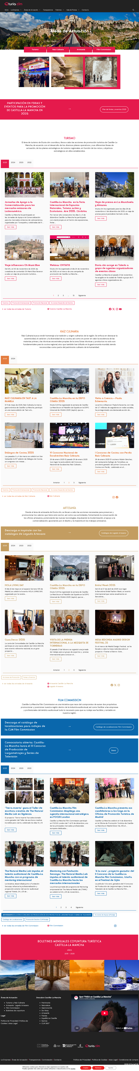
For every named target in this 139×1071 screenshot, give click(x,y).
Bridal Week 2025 (105, 585)
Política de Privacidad (9, 1021)
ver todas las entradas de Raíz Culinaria (19, 496)
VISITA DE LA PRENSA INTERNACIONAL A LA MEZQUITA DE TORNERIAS (69, 642)
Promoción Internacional (20, 303)
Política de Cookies (99, 1060)
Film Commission (104, 49)
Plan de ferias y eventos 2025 (114, 109)
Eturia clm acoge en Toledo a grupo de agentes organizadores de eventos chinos (114, 268)
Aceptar (85, 1068)
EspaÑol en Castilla (49, 1018)
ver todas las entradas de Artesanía (18, 683)
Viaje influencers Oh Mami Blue (22, 265)
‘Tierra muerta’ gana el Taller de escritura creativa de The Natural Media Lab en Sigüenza (24, 810)
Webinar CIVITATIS (60, 265)
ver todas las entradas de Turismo (17, 309)
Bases (113, 750)
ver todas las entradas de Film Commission (21, 926)
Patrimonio (46, 1003)
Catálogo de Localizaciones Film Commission (114, 727)
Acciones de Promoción (11, 677)
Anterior (56, 482)
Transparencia (48, 10)
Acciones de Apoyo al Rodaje (105, 915)
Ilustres (44, 1021)
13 (73, 295)
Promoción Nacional (40, 303)
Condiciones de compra (128, 1060)
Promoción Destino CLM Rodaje (37, 920)
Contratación (47, 1060)
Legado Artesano (56, 686)
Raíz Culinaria (58, 49)
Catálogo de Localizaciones (12, 920)
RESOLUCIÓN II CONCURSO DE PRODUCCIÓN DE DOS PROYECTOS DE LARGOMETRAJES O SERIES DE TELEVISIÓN (47, 915)
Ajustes (110, 1068)
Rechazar (98, 1068)
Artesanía (81, 49)
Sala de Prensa (72, 10)
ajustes (73, 1069)
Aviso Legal (13, 1023)
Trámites (58, 10)
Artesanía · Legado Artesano (17, 1005)
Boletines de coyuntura (15, 1010)
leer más (10, 227)
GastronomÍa (47, 1008)
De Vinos (45, 1010)
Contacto (85, 10)
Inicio (6, 10)
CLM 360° (45, 1023)
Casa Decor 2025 (15, 639)
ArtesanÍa (45, 1013)
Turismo (35, 49)
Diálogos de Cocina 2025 (19, 452)
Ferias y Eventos (29, 677)
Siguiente (82, 295)
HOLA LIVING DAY (14, 585)
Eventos (6, 303)
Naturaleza (46, 1005)
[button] (133, 10)
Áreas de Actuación (31, 10)
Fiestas (44, 1016)
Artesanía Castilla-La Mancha (61, 683)
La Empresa (15, 10)
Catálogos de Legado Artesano (113, 533)
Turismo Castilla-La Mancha (60, 309)
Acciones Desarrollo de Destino (62, 303)
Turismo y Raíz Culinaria (15, 1003)
